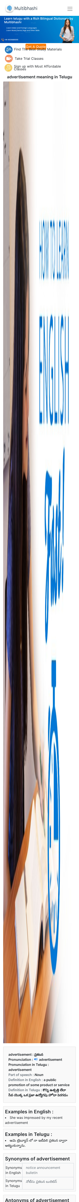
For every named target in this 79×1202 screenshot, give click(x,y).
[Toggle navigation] (70, 9)
